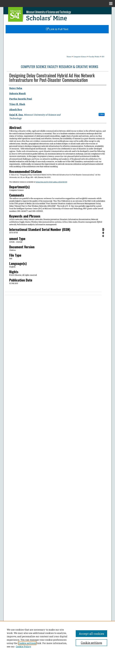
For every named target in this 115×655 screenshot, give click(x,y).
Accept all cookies (91, 633)
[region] (57, 638)
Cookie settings (27, 643)
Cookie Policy (23, 646)
